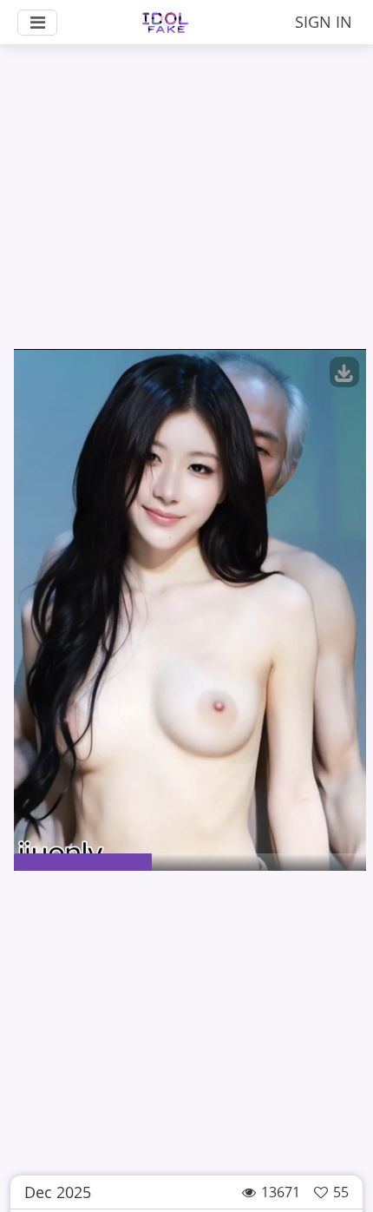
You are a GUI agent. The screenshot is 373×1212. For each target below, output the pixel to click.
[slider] (190, 862)
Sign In (323, 21)
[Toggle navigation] (37, 23)
